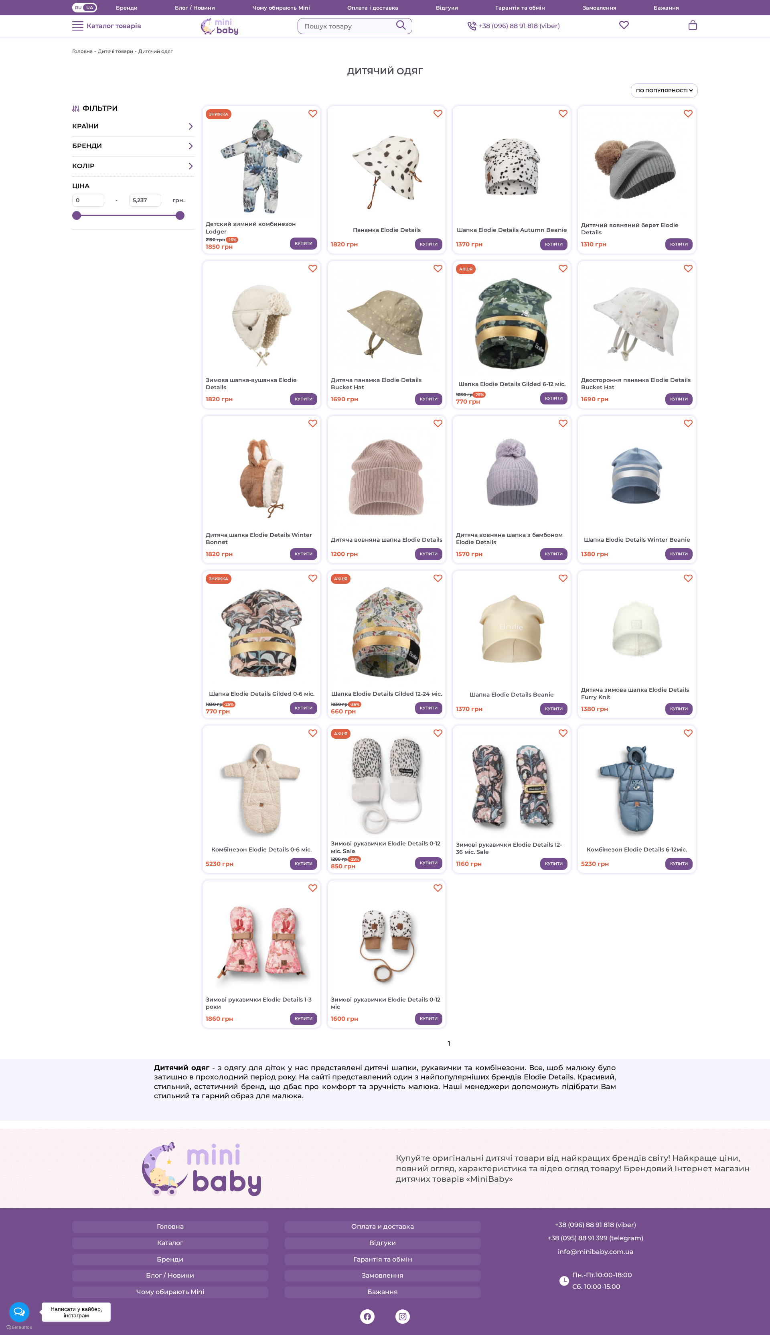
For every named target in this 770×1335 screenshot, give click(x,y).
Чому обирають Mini (281, 7)
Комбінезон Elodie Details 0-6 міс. (261, 849)
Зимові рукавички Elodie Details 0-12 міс (385, 1003)
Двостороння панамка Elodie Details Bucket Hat (636, 383)
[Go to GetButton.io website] (19, 1327)
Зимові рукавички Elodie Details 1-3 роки (259, 1003)
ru (78, 7)
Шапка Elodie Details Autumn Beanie (512, 230)
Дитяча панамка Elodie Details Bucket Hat (376, 383)
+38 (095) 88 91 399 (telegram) (595, 1238)
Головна (82, 51)
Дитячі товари (115, 51)
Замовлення (599, 7)
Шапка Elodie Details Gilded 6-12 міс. (511, 384)
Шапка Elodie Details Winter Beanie (637, 539)
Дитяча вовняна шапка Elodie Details (386, 539)
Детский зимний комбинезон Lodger (251, 227)
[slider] (76, 215)
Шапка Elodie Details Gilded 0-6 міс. (261, 693)
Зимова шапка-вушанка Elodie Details (251, 383)
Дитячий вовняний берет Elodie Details (630, 228)
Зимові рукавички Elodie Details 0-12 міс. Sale (385, 847)
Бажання (666, 7)
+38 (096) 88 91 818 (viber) (519, 26)
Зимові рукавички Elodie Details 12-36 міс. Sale (509, 848)
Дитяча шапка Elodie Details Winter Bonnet (259, 538)
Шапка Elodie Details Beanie (512, 694)
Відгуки (447, 7)
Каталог (170, 1243)
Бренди (127, 7)
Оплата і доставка (372, 7)
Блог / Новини (195, 7)
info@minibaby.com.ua (596, 1252)
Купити (303, 243)
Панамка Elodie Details (387, 230)
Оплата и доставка (382, 1226)
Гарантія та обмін (520, 7)
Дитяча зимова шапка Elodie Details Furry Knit (635, 693)
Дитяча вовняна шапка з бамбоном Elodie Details (509, 538)
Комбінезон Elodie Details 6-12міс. (637, 849)
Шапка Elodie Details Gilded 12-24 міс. (386, 693)
